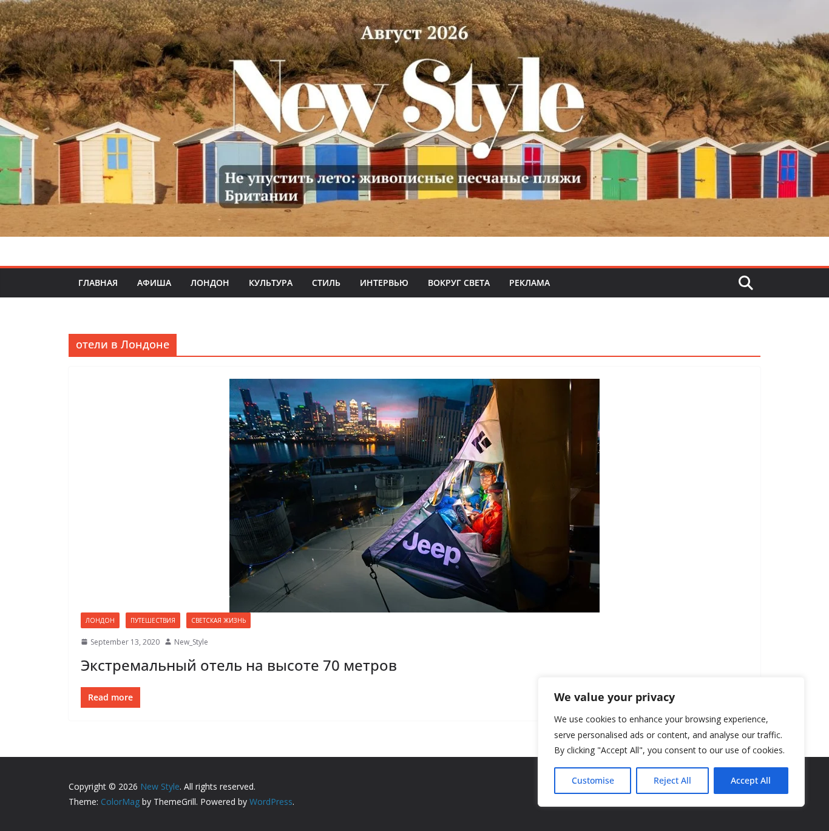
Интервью (384, 282)
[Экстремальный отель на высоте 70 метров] (414, 495)
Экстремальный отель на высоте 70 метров (239, 665)
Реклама (529, 282)
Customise (593, 780)
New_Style (191, 642)
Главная (98, 282)
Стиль (326, 282)
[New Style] (414, 13)
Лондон (210, 282)
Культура (271, 282)
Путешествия (152, 620)
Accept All (751, 780)
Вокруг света (459, 282)
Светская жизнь (218, 620)
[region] (671, 742)
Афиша (154, 282)
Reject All (672, 780)
